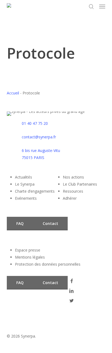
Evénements (26, 198)
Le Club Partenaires (80, 184)
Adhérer (70, 198)
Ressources (73, 191)
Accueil (13, 93)
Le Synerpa (25, 184)
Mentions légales (30, 257)
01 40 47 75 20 (35, 123)
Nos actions (73, 177)
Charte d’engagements (35, 191)
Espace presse (27, 250)
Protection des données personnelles (47, 264)
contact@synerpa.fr (39, 136)
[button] (102, 6)
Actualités (23, 177)
